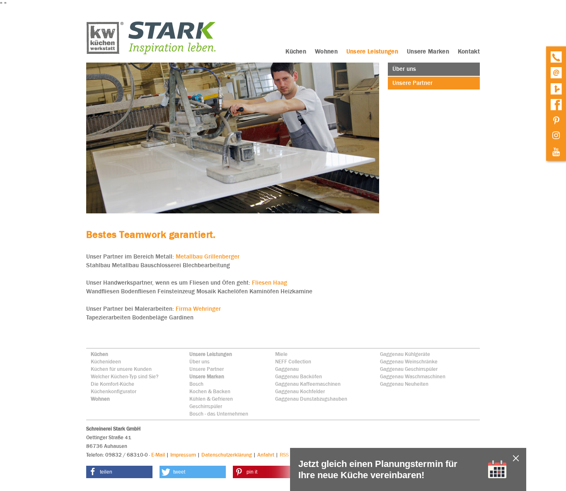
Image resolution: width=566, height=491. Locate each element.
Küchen (99, 354)
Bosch (196, 384)
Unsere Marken (206, 376)
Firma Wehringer (198, 308)
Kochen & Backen (209, 391)
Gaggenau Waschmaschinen (412, 376)
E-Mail (158, 455)
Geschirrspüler (205, 406)
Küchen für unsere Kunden (121, 369)
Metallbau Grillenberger (207, 256)
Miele (281, 354)
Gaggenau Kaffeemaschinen (308, 384)
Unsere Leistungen (210, 354)
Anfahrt (265, 455)
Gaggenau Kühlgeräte (405, 354)
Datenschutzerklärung (226, 455)
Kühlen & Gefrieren (211, 399)
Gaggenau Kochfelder (300, 391)
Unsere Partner (206, 369)
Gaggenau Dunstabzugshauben (311, 399)
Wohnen (100, 399)
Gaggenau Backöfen (298, 376)
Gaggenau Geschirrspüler (409, 369)
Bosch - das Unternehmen (218, 414)
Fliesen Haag (268, 282)
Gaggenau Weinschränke (409, 361)
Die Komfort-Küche (112, 384)
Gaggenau (287, 369)
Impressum (183, 455)
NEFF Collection (293, 361)
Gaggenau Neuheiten (404, 384)
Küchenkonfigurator (113, 391)
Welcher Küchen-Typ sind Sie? (125, 376)
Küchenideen (106, 361)
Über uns (199, 361)
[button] (119, 472)
